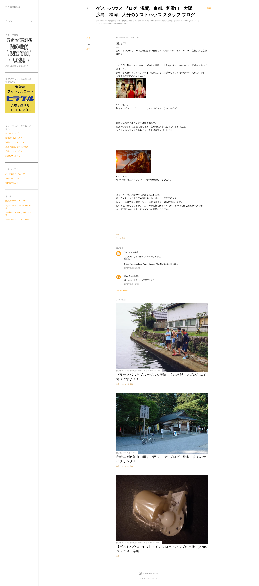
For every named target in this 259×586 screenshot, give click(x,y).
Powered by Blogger (151, 573)
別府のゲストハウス (13, 155)
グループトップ (12, 133)
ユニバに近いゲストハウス (16, 147)
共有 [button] (88, 38)
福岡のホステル (12, 183)
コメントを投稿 (121, 290)
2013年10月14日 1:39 (131, 284)
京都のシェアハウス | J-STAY (17, 219)
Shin (126, 252)
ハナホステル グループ (15, 174)
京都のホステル (12, 178)
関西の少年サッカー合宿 (15, 201)
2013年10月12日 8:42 (132, 268)
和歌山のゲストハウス (14, 142)
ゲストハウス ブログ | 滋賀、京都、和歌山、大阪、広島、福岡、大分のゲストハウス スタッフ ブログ (146, 11)
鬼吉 (126, 276)
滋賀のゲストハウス (13, 138)
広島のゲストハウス (13, 151)
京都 (88, 49)
